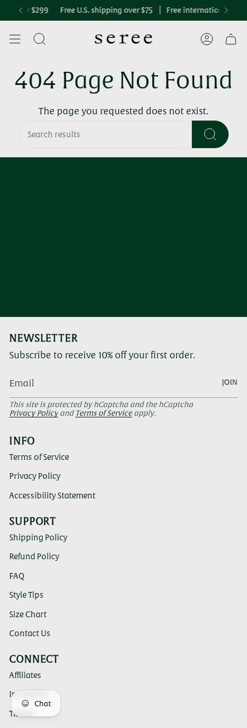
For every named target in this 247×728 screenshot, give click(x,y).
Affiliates (25, 675)
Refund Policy (34, 556)
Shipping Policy (38, 537)
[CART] (231, 39)
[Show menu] (14, 39)
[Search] (210, 134)
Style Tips (26, 594)
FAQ (16, 575)
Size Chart (28, 614)
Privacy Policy (33, 413)
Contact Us (30, 633)
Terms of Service (103, 413)
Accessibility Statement (52, 495)
